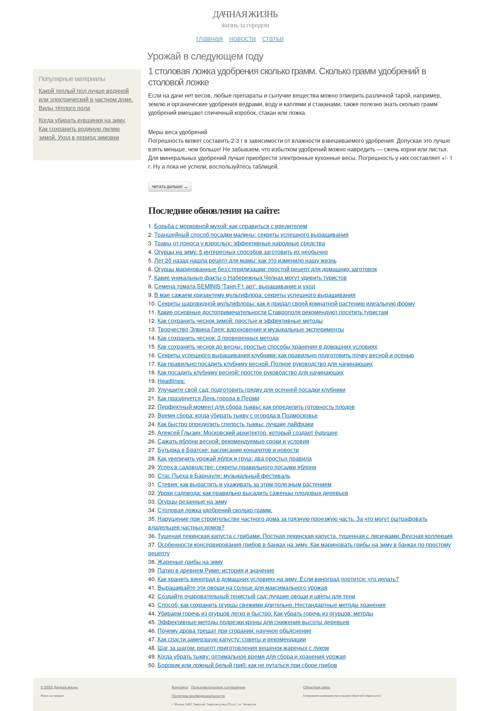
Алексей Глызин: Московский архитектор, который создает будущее (247, 432)
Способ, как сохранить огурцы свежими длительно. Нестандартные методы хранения (271, 605)
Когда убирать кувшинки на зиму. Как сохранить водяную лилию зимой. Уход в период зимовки (82, 129)
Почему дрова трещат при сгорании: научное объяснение (234, 630)
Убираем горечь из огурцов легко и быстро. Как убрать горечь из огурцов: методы (265, 613)
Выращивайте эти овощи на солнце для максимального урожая (242, 587)
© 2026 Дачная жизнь (59, 686)
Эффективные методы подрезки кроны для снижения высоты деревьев (253, 622)
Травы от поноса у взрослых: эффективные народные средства (239, 243)
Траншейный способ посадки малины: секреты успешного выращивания (251, 234)
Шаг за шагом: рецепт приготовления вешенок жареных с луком (243, 648)
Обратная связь (316, 686)
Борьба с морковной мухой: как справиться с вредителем (230, 226)
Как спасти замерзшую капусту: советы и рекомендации (231, 639)
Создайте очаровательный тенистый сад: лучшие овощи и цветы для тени (256, 596)
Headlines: (171, 381)
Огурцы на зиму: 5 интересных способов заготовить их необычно (241, 252)
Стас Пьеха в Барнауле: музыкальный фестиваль (223, 475)
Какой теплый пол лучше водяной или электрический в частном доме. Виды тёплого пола (86, 99)
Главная (209, 38)
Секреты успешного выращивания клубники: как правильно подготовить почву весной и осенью (285, 355)
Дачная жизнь (245, 14)
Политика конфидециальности (198, 695)
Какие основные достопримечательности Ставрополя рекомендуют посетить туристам (272, 312)
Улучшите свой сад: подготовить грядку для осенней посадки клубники (251, 389)
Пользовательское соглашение (218, 686)
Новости (242, 38)
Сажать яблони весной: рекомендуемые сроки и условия (233, 441)
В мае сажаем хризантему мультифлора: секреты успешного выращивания (254, 295)
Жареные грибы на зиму (190, 561)
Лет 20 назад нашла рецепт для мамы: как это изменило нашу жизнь (245, 260)
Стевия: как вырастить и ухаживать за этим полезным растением (244, 484)
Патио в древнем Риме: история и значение (215, 570)
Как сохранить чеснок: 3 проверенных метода (218, 338)
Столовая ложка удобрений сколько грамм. (214, 510)
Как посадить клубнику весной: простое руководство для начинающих (250, 372)
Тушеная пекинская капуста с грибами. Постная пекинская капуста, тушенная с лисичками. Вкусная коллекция (305, 536)
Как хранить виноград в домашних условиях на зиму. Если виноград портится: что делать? (278, 579)
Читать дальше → (170, 186)
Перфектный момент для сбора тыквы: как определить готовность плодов (256, 406)
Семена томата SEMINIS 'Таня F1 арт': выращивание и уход (234, 286)
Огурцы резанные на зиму (192, 501)
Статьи (273, 38)
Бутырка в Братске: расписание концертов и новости (228, 450)
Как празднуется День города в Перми (208, 398)
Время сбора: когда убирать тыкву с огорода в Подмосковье (237, 415)
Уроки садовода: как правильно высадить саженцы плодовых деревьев (252, 493)
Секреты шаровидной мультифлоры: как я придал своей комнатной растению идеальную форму (286, 303)
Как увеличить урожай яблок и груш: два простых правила (234, 458)
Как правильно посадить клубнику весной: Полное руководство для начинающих (265, 363)
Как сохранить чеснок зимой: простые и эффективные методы (240, 320)
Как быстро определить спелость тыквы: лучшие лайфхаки (235, 424)
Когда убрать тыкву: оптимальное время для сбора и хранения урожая (251, 656)
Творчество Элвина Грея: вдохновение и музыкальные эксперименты (250, 329)
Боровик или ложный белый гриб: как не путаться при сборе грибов (247, 665)
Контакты (180, 686)
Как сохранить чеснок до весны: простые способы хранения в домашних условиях (267, 346)
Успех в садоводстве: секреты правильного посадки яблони (236, 467)
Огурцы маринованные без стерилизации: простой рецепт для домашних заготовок (265, 269)
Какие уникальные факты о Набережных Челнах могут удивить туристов (250, 277)
